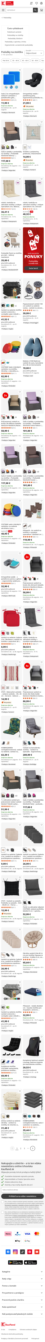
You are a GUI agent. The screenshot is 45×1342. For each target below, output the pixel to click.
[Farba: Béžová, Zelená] (25, 147)
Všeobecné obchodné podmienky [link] (12, 1334)
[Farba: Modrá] (8, 362)
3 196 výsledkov (7, 55)
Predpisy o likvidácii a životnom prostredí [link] (14, 1339)
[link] (31, 3)
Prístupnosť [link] (35, 1339)
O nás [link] (3, 1329)
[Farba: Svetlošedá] (8, 850)
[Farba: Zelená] (8, 147)
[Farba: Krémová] (34, 633)
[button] (5, 60)
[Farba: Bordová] (3, 633)
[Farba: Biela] (12, 687)
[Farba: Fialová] (25, 417)
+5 (15, 471)
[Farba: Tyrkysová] (8, 305)
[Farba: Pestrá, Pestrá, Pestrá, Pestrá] (3, 362)
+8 (15, 417)
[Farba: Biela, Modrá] (29, 147)
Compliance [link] (12, 1329)
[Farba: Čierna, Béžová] (8, 687)
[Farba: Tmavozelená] (12, 305)
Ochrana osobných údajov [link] (28, 1329)
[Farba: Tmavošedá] (8, 417)
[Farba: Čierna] (12, 147)
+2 (15, 147)
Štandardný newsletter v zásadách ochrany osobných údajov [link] (22, 1205)
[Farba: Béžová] (3, 147)
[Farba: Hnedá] (34, 417)
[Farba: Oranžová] (8, 471)
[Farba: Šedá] (3, 305)
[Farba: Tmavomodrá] (12, 471)
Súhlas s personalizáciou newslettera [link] (23, 1215)
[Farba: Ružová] (8, 795)
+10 (38, 417)
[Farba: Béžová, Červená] (3, 687)
